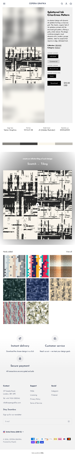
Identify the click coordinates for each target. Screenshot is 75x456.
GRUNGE (58, 45)
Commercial (53, 61)
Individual (53, 56)
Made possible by (37, 453)
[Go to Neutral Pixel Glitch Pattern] (14, 266)
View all (69, 251)
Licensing (33, 395)
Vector (52, 76)
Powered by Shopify (9, 442)
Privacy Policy (35, 399)
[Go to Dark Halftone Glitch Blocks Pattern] (14, 289)
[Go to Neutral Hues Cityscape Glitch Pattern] (61, 289)
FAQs (32, 391)
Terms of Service (36, 403)
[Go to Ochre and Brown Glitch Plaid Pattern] (61, 266)
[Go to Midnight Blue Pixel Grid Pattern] (37, 289)
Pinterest (54, 395)
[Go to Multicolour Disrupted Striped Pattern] (14, 313)
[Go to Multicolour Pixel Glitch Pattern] (37, 266)
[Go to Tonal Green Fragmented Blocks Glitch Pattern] (37, 313)
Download (54, 83)
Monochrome (54, 69)
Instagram (54, 391)
